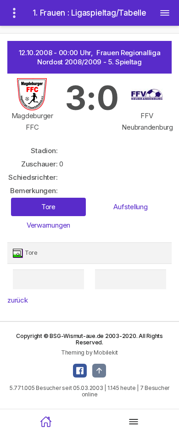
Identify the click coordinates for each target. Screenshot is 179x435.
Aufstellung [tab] (130, 206)
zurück (17, 300)
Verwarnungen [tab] (48, 225)
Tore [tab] (48, 206)
